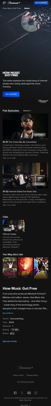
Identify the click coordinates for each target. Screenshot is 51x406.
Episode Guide (10, 341)
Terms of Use (18, 375)
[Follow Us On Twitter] (22, 392)
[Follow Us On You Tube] (29, 393)
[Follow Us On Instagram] (35, 393)
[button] (4, 3)
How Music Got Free (12, 8)
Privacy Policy (32, 375)
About (27, 8)
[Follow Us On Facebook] (15, 393)
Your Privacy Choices (25, 382)
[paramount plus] (13, 2)
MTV (12, 333)
